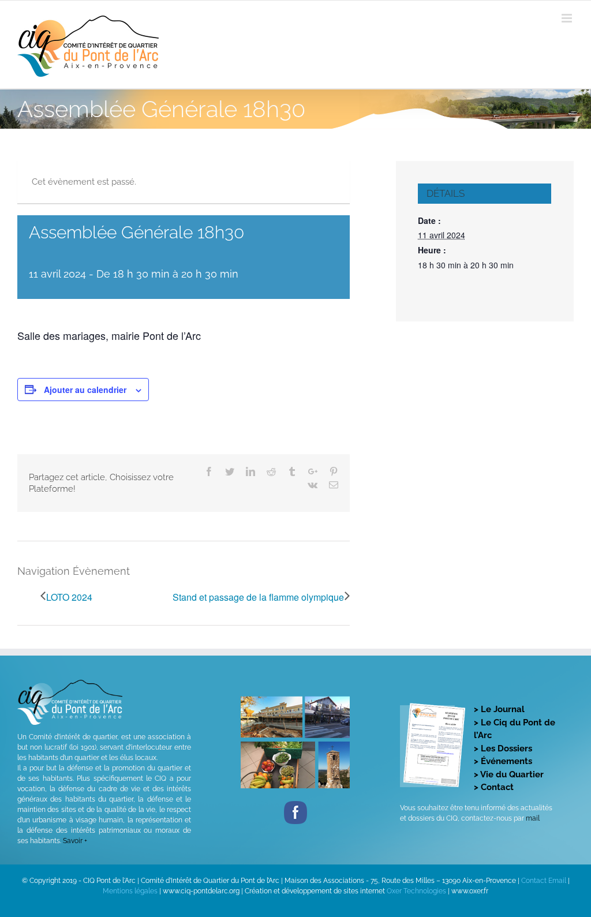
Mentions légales (130, 891)
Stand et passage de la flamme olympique (258, 597)
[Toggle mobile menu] (568, 18)
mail (533, 818)
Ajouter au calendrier (85, 389)
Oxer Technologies (417, 891)
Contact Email (543, 881)
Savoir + (75, 841)
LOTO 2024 (69, 597)
